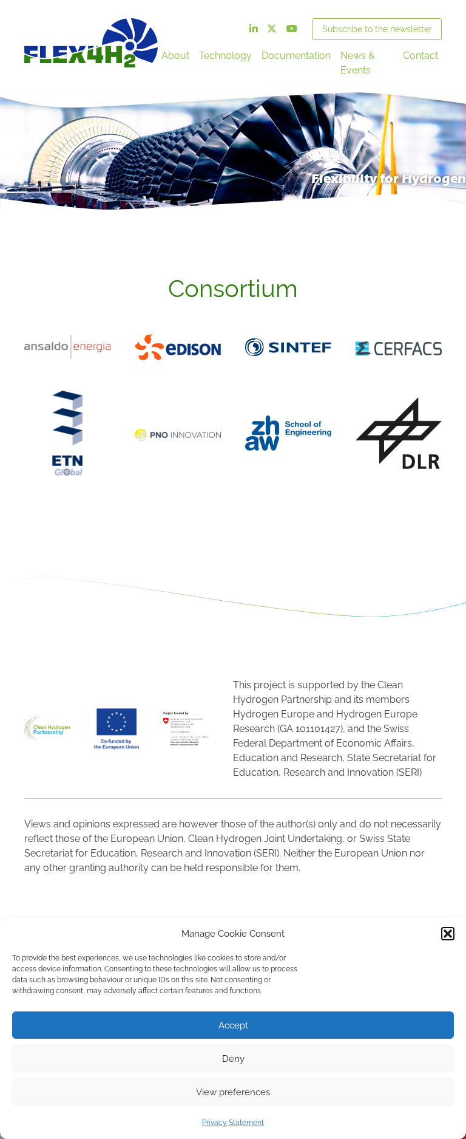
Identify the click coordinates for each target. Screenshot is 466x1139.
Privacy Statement (233, 1122)
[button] (448, 934)
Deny (233, 1058)
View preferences (233, 1092)
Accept (233, 1025)
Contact (420, 55)
